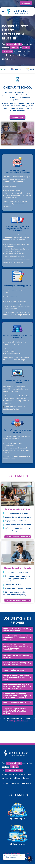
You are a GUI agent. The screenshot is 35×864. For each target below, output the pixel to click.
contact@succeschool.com (18, 721)
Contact (27, 854)
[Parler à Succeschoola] (29, 858)
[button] (3, 11)
